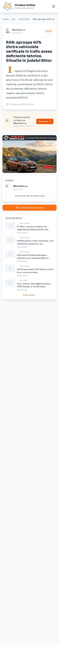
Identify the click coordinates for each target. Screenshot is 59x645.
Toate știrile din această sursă (29, 195)
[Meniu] (54, 6)
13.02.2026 (24, 19)
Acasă (5, 19)
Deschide (43, 121)
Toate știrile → (29, 295)
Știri (14, 19)
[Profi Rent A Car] (29, 154)
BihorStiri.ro (18, 29)
